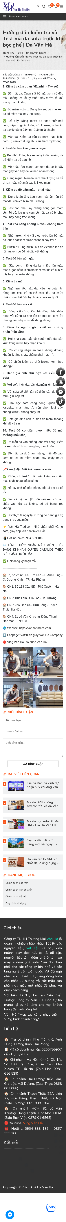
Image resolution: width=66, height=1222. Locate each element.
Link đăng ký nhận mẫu (22, 561)
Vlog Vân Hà (33, 1123)
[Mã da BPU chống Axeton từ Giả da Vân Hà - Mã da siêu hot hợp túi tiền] (16, 805)
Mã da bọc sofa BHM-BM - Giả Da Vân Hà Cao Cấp (42, 825)
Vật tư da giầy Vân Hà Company (41, 635)
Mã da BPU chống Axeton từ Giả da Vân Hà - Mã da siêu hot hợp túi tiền (42, 808)
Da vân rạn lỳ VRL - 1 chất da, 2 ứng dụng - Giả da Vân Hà (42, 863)
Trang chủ (8, 53)
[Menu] (61, 6)
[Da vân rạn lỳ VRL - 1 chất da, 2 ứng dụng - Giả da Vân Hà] (16, 862)
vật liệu (32, 948)
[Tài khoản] (38, 6)
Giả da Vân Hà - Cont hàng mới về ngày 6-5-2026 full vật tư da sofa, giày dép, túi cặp (43, 846)
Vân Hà (52, 938)
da (20, 93)
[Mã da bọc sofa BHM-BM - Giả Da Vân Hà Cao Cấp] (16, 824)
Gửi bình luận (33, 764)
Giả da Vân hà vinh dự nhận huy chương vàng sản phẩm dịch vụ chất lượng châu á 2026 (43, 789)
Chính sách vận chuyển (19, 889)
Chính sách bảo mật (17, 883)
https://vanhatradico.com (35, 628)
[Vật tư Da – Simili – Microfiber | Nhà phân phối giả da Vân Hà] (16, 6)
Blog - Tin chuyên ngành (32, 53)
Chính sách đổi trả (16, 896)
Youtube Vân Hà (36, 642)
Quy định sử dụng (16, 903)
